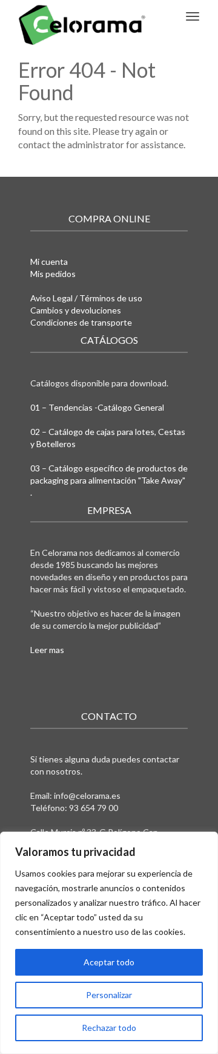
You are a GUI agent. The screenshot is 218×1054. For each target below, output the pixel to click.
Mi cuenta (49, 261)
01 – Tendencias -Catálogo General (97, 407)
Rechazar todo (109, 1027)
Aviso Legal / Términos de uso (86, 298)
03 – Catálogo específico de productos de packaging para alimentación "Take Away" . (109, 480)
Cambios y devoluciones (75, 310)
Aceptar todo (109, 962)
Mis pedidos (53, 274)
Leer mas (47, 650)
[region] (109, 943)
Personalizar (109, 995)
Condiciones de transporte (81, 322)
